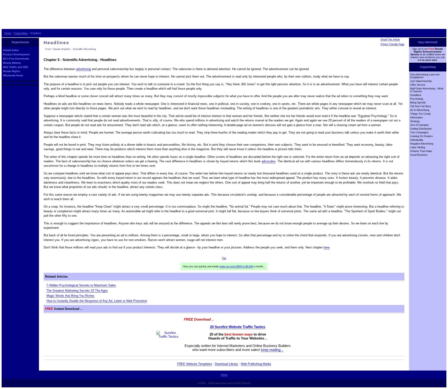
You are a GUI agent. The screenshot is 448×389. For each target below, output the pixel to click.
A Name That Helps (421, 151)
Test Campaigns (419, 132)
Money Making (12, 62)
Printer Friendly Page (392, 44)
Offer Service (417, 84)
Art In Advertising (419, 110)
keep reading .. (272, 350)
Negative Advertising (421, 143)
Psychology (417, 98)
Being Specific (418, 102)
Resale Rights (11, 71)
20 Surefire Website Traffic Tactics (237, 327)
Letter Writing (417, 147)
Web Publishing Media (256, 364)
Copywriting (20, 33)
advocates (269, 161)
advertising (83, 69)
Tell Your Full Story (420, 106)
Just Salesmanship (421, 81)
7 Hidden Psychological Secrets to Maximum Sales (81, 285)
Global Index (11, 50)
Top (224, 258)
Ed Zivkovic (244, 383)
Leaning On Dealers (421, 136)
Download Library (226, 364)
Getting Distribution (421, 128)
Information (416, 117)
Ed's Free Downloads (16, 58)
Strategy (415, 121)
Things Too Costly (420, 113)
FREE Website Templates (194, 364)
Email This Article (390, 39)
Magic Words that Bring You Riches (70, 295)
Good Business (419, 154)
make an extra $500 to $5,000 (236, 266)
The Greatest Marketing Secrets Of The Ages (77, 290)
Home (7, 33)
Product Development (16, 54)
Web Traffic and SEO (15, 67)
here (326, 247)
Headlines (415, 95)
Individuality (416, 139)
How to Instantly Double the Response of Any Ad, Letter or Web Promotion (96, 301)
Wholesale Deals (13, 75)
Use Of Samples (419, 125)
